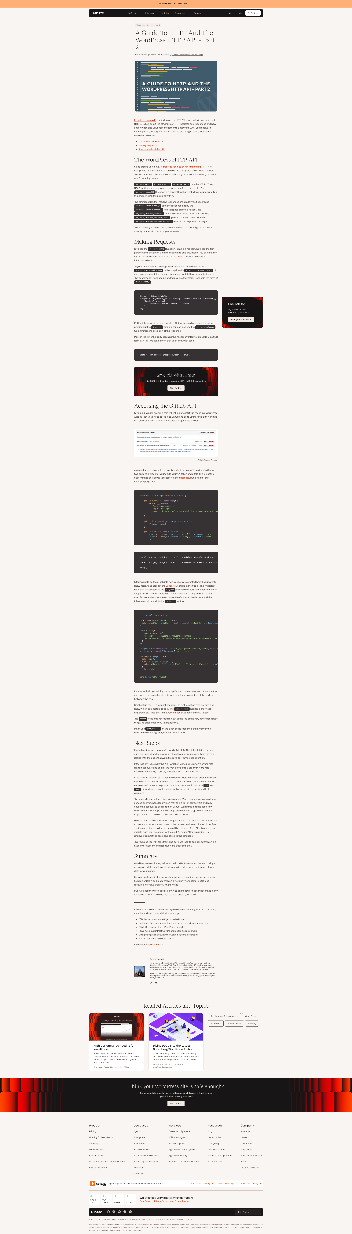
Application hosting (200, 1183)
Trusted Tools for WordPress (184, 1161)
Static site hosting (249, 1183)
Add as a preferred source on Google (187, 54)
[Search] (230, 13)
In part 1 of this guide (145, 120)
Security (93, 1143)
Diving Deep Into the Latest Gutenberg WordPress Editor (172, 1047)
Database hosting (225, 1183)
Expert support (177, 1143)
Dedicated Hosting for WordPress (107, 1161)
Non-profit (139, 1167)
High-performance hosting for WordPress (114, 1047)
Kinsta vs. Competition (220, 1155)
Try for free (253, 13)
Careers (244, 1137)
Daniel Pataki (140, 54)
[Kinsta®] (98, 13)
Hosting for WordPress (101, 1137)
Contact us (246, 1143)
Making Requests (148, 145)
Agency (137, 1131)
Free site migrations (179, 1131)
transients (180, 820)
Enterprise (139, 1137)
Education (139, 1143)
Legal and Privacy (249, 1167)
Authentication (175, 712)
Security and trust (250, 1155)
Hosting (252, 1023)
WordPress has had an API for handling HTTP (184, 166)
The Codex (178, 256)
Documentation (216, 1149)
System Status (97, 1167)
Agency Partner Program (182, 1149)
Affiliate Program (177, 1137)
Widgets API (172, 585)
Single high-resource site (147, 1161)
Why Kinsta (246, 1149)
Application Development (224, 1016)
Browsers (216, 1023)
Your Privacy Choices (180, 1201)
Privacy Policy (160, 1201)
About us (245, 1131)
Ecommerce (234, 1023)
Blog (210, 1131)
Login (239, 13)
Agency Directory (178, 1155)
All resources (215, 1161)
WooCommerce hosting (146, 1155)
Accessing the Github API (152, 149)
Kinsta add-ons (97, 1155)
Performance (96, 1149)
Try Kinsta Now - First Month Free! (173, 3)
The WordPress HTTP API (151, 141)
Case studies (215, 1137)
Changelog (213, 1143)
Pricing (92, 1131)
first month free (154, 944)
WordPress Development (148, 25)
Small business (142, 1149)
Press (243, 1161)
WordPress (250, 1016)
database (184, 477)
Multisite (138, 1173)
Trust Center (145, 1201)
